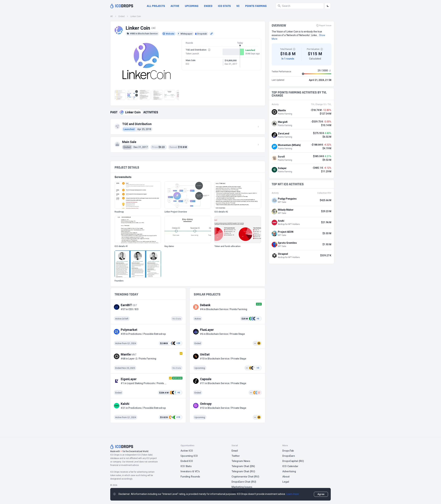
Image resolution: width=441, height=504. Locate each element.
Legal (285, 481)
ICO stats (224, 6)
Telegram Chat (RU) (243, 471)
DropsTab (288, 450)
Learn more (292, 494)
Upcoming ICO (189, 455)
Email (235, 450)
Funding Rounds (190, 476)
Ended (208, 6)
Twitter (236, 455)
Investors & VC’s (190, 471)
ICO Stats (186, 466)
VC (238, 6)
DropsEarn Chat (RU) (244, 481)
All (111, 16)
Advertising (289, 471)
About (285, 476)
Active (175, 6)
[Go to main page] (121, 5)
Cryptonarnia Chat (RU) (245, 476)
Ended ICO (187, 461)
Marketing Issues (242, 486)
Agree (320, 494)
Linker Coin (135, 16)
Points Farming (256, 6)
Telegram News (241, 461)
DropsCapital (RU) (293, 461)
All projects (156, 6)
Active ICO (187, 450)
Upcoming (191, 6)
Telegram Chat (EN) (243, 466)
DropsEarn (288, 455)
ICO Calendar (290, 466)
